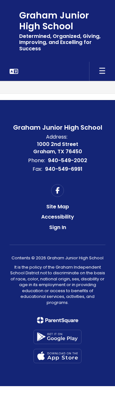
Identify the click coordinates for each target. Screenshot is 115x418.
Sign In (57, 227)
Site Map (57, 206)
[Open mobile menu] (102, 71)
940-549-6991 (63, 169)
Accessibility (57, 216)
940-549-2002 (67, 160)
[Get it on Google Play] (57, 337)
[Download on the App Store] (57, 356)
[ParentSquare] (57, 320)
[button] (14, 71)
